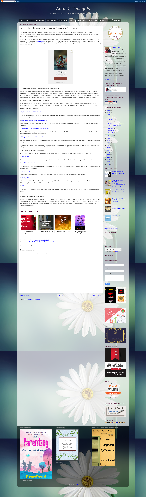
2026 (108, 110)
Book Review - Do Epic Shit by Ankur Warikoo (118, 190)
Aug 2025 (111, 121)
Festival (46, 242)
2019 (108, 150)
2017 (108, 154)
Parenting (29, 20)
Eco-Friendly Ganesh (37, 242)
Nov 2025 (111, 117)
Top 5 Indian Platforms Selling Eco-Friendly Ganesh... (116, 124)
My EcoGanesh (26, 171)
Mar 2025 (111, 133)
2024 (108, 138)
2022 (108, 143)
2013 (108, 164)
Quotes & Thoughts (105, 20)
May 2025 (111, 130)
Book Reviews (40, 20)
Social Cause (81, 20)
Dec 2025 (111, 114)
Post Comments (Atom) (34, 299)
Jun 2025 (111, 128)
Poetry (72, 20)
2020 (108, 147)
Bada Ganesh (40, 41)
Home (22, 20)
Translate (117, 251)
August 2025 (27, 242)
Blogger (76, 484)
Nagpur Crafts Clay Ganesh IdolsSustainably (34, 120)
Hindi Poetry (63, 20)
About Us (117, 20)
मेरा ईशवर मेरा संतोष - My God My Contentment (118, 172)
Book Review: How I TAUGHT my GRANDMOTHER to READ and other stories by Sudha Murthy (118, 183)
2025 (108, 112)
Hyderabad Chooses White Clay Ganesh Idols (34, 112)
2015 (108, 159)
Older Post (97, 295)
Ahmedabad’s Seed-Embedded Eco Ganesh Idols (35, 129)
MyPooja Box (25, 178)
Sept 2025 (111, 119)
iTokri (23, 186)
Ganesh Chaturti (53, 242)
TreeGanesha (25, 156)
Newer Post (24, 295)
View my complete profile (111, 79)
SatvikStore (24, 163)
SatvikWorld (32, 163)
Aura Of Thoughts (73, 8)
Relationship (92, 20)
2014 (108, 162)
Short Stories (51, 20)
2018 (108, 152)
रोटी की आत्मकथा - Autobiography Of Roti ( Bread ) (118, 208)
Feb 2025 (111, 135)
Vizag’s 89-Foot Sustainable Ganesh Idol (32, 137)
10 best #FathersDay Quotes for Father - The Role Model (118, 200)
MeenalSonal (117, 47)
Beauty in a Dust (116, 215)
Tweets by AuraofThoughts (112, 228)
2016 (108, 157)
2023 (108, 140)
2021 (108, 145)
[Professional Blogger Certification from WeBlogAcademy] (115, 376)
